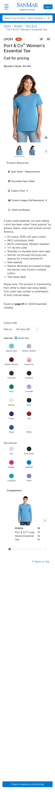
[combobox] (27, 329)
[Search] (49, 18)
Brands (18, 25)
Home (7, 25)
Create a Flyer (18, 190)
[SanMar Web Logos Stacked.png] (27, 7)
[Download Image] (46, 137)
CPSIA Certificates (20, 210)
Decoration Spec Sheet (23, 181)
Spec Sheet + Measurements (25, 171)
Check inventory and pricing (27, 784)
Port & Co (31, 25)
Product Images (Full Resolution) (28, 200)
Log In (48, 6)
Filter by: (8, 329)
